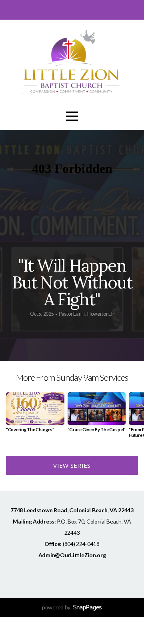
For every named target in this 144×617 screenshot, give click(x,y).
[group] (35, 415)
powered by (72, 607)
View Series (71, 465)
